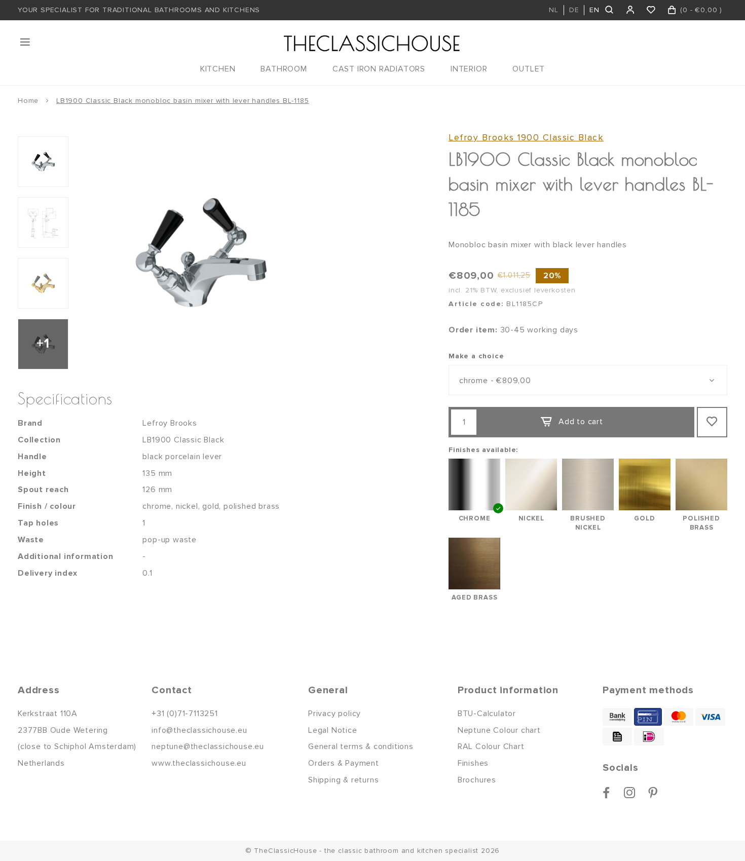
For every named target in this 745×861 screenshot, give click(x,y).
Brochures (477, 780)
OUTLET (528, 69)
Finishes (473, 763)
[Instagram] (630, 792)
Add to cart (580, 422)
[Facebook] (606, 792)
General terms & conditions (361, 746)
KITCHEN (218, 69)
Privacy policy (334, 713)
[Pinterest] (653, 792)
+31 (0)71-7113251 (185, 713)
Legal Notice (332, 730)
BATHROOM (283, 69)
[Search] (610, 10)
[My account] (630, 10)
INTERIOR (469, 69)
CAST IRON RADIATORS (378, 69)
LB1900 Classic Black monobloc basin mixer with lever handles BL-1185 (182, 100)
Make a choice (476, 356)
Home (28, 100)
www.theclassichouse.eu (199, 763)
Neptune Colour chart (499, 730)
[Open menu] (26, 42)
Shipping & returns (343, 780)
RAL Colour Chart (491, 746)
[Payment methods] (617, 717)
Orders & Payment (343, 763)
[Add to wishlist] (712, 422)
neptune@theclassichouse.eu (208, 746)
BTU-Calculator (487, 713)
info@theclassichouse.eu (199, 730)
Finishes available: (483, 449)
